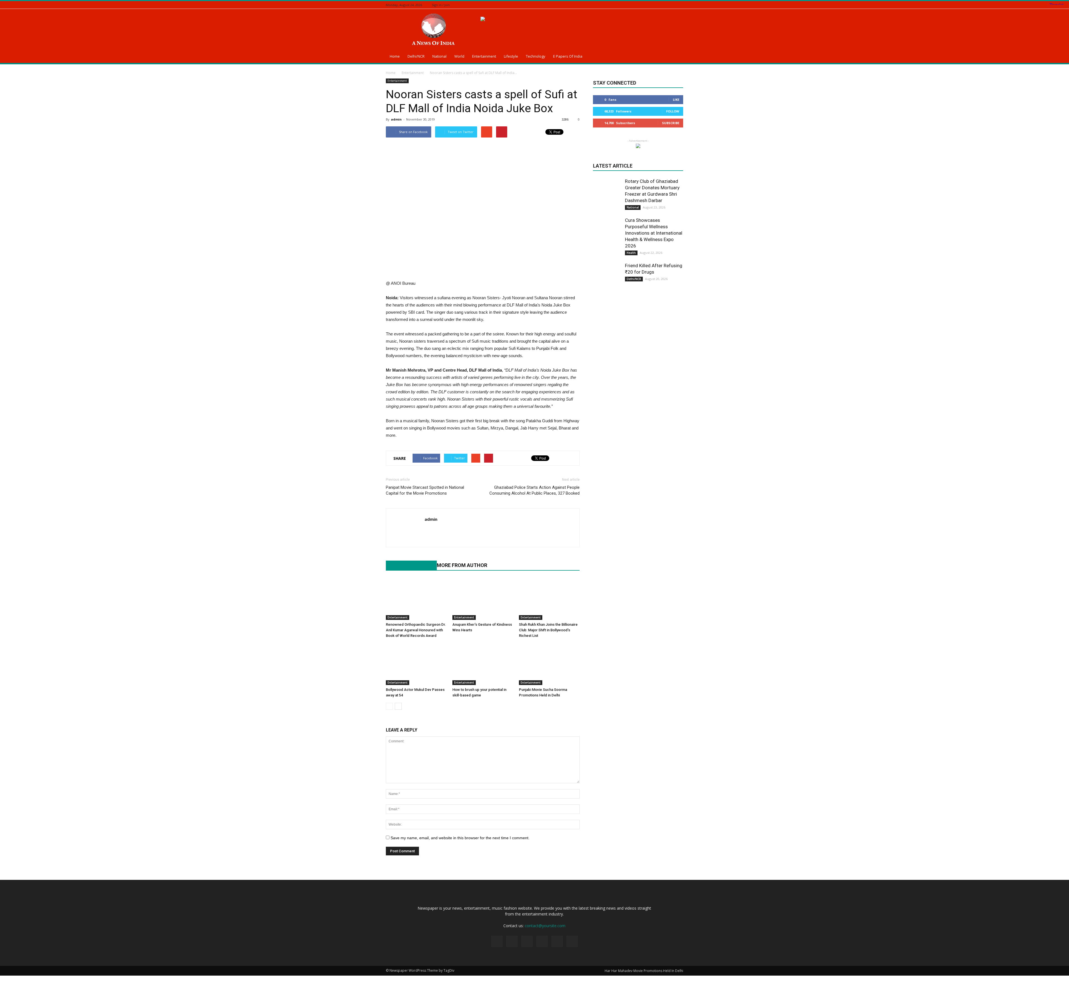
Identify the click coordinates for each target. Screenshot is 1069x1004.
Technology (535, 56)
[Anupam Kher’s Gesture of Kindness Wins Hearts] (482, 599)
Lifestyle (511, 56)
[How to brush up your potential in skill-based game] (482, 664)
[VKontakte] (680, 5)
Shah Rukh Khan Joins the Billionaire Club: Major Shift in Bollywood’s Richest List (548, 630)
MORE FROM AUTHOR (462, 565)
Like (676, 99)
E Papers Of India (567, 56)
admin (396, 119)
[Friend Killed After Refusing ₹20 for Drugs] (607, 276)
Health (631, 253)
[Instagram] (659, 5)
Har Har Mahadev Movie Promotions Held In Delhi (644, 970)
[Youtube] (429, 530)
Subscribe (670, 123)
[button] (676, 57)
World (459, 56)
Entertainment (484, 56)
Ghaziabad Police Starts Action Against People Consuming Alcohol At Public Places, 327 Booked (534, 490)
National (439, 56)
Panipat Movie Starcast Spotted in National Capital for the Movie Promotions (425, 490)
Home (395, 56)
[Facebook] (652, 5)
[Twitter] (666, 5)
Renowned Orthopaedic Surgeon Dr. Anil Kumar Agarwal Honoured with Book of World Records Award (416, 630)
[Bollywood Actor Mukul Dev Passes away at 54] (416, 664)
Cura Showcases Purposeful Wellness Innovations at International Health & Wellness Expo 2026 (653, 233)
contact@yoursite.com (545, 925)
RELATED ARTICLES (408, 565)
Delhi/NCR (416, 56)
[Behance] (645, 5)
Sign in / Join (441, 5)
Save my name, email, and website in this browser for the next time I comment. (460, 838)
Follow (672, 111)
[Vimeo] (673, 5)
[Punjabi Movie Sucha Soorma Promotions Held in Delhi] (549, 664)
